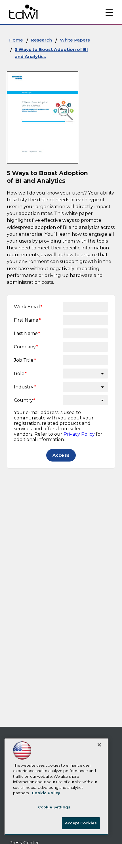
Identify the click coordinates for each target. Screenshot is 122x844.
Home (16, 40)
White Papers (75, 40)
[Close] (99, 744)
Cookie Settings (54, 807)
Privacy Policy (79, 434)
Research (41, 40)
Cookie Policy (46, 793)
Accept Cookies (81, 823)
